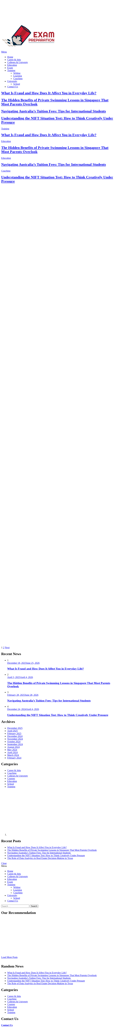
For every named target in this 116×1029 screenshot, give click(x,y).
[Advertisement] (31, 812)
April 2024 (12, 752)
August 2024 (13, 747)
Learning (17, 76)
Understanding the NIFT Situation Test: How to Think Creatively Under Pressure (57, 715)
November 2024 (15, 739)
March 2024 (13, 755)
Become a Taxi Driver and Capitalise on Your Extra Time (45, 555)
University (12, 81)
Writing (16, 73)
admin (20, 301)
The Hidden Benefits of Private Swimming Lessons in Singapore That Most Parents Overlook (52, 850)
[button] (58, 52)
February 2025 (14, 733)
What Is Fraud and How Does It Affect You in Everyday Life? (48, 93)
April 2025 (12, 731)
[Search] (2, 49)
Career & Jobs (14, 59)
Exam (10, 67)
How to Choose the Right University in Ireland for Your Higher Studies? (57, 592)
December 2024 (15, 736)
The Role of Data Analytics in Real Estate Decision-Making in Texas (53, 435)
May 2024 (12, 749)
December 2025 (15, 728)
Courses (5, 429)
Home (10, 57)
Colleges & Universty (17, 62)
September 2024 (15, 744)
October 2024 (13, 741)
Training (11, 70)
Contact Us (12, 86)
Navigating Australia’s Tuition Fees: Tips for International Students (53, 111)
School (16, 84)
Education (12, 65)
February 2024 (14, 758)
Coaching (18, 78)
